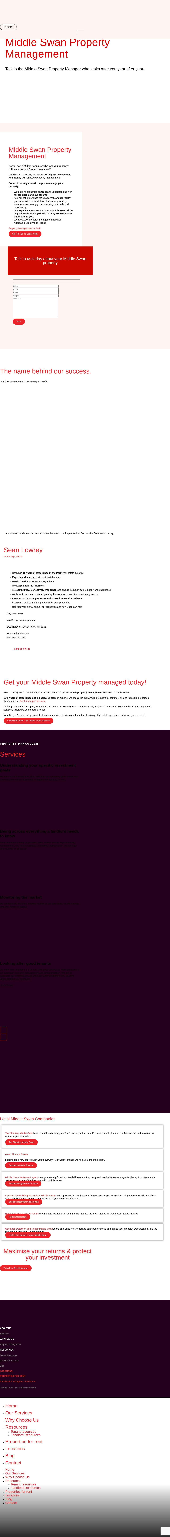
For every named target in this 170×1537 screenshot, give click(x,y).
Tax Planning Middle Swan (19, 1133)
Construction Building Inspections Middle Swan (30, 1195)
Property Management (10, 1344)
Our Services (18, 1412)
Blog (2, 1366)
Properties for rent (13, 1376)
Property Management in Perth (25, 228)
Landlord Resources (9, 1360)
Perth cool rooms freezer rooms (22, 1213)
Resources (16, 1427)
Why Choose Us (22, 1420)
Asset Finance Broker (16, 1154)
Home (11, 1405)
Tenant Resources (8, 1355)
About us (4, 1334)
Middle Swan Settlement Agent (21, 1177)
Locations (6, 1371)
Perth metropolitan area (32, 701)
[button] (3, 1030)
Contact (13, 1462)
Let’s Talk (22, 649)
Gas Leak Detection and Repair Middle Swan (29, 1228)
